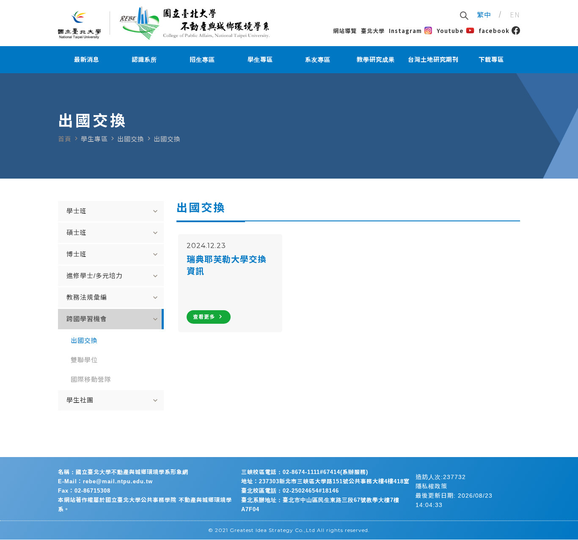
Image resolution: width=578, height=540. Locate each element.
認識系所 (144, 59)
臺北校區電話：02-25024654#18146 (290, 491)
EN (515, 14)
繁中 (484, 14)
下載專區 (491, 59)
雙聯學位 (84, 360)
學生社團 (113, 400)
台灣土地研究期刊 (433, 59)
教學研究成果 (376, 59)
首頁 (65, 139)
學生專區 (260, 59)
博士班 (113, 254)
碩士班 (113, 233)
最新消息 (86, 59)
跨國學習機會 (113, 319)
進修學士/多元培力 (113, 276)
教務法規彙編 (113, 297)
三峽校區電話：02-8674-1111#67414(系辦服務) (304, 472)
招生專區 (202, 59)
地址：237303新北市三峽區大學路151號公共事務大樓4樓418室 (325, 481)
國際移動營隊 (91, 379)
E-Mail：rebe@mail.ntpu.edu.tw (105, 481)
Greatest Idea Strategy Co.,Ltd (272, 530)
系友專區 (317, 59)
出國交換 (84, 340)
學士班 (113, 211)
